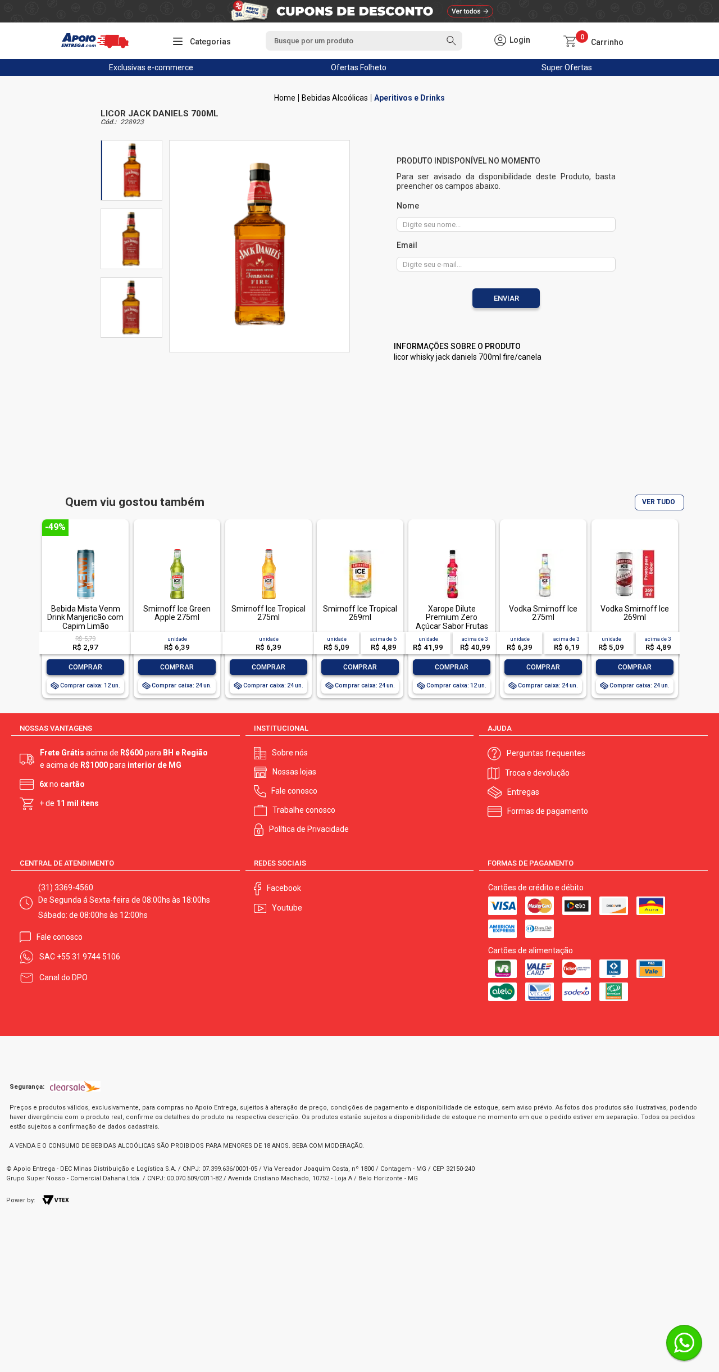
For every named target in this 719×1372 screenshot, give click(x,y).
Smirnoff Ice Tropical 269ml (360, 613)
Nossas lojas (294, 771)
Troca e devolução (537, 772)
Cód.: (108, 122)
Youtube (287, 907)
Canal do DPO (63, 977)
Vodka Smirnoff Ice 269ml (634, 613)
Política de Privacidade (309, 829)
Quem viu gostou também (134, 502)
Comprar (85, 667)
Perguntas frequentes (546, 753)
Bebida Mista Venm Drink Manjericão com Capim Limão (85, 617)
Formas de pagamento (547, 811)
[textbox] (364, 41)
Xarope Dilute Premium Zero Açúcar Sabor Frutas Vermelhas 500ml (452, 621)
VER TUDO (658, 502)
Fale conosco (294, 790)
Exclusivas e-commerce (151, 67)
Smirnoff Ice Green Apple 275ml (177, 613)
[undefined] (259, 244)
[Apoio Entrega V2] (284, 98)
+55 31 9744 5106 (88, 956)
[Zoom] (131, 170)
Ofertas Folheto (358, 67)
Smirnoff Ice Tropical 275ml (268, 613)
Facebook (284, 888)
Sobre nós (290, 752)
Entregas (523, 791)
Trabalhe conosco (303, 809)
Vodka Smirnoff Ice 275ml (543, 613)
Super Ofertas (566, 67)
